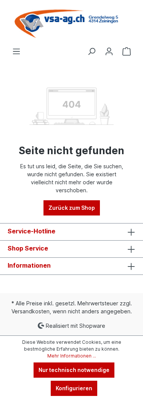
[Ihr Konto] (109, 51)
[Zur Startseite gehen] (71, 23)
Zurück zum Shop (71, 207)
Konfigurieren (74, 388)
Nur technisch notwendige (74, 370)
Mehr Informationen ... (71, 356)
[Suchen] (91, 51)
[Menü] (16, 51)
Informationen (29, 265)
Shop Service (28, 248)
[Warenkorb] (126, 51)
